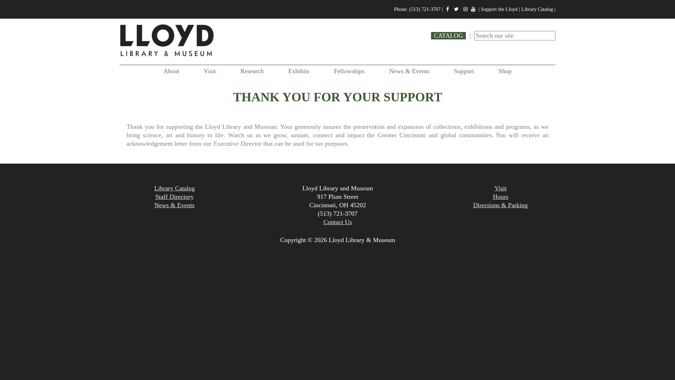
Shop (505, 71)
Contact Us (337, 222)
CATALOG (448, 35)
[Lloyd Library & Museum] (167, 55)
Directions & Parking (500, 205)
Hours (500, 196)
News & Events (409, 71)
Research (252, 71)
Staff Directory (174, 196)
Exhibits (298, 71)
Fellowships (349, 71)
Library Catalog (537, 9)
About (171, 71)
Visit (210, 71)
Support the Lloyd (499, 9)
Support (464, 71)
